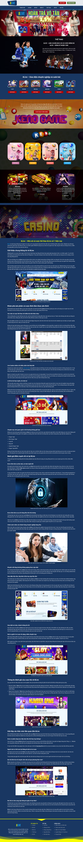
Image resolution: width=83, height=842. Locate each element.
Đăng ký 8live (47, 827)
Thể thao (48, 7)
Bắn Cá (41, 7)
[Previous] (3, 22)
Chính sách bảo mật (60, 827)
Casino (29, 7)
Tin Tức (61, 7)
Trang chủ (22, 7)
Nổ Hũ (35, 7)
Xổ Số (55, 7)
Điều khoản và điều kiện (61, 825)
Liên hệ (45, 825)
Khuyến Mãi (58, 834)
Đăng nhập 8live (47, 829)
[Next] (80, 22)
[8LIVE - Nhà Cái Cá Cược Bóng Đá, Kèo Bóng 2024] (12, 3)
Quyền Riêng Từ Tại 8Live (61, 832)
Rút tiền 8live (47, 834)
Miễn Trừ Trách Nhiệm (61, 829)
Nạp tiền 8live (47, 832)
